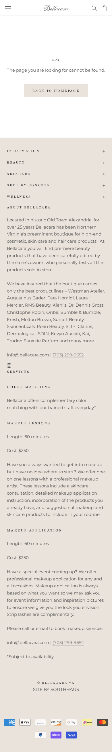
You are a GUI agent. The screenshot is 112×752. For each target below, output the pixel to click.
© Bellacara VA (56, 683)
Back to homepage (56, 90)
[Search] (94, 8)
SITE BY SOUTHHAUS (56, 689)
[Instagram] (9, 365)
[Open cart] (104, 8)
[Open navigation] (8, 8)
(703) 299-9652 (68, 355)
